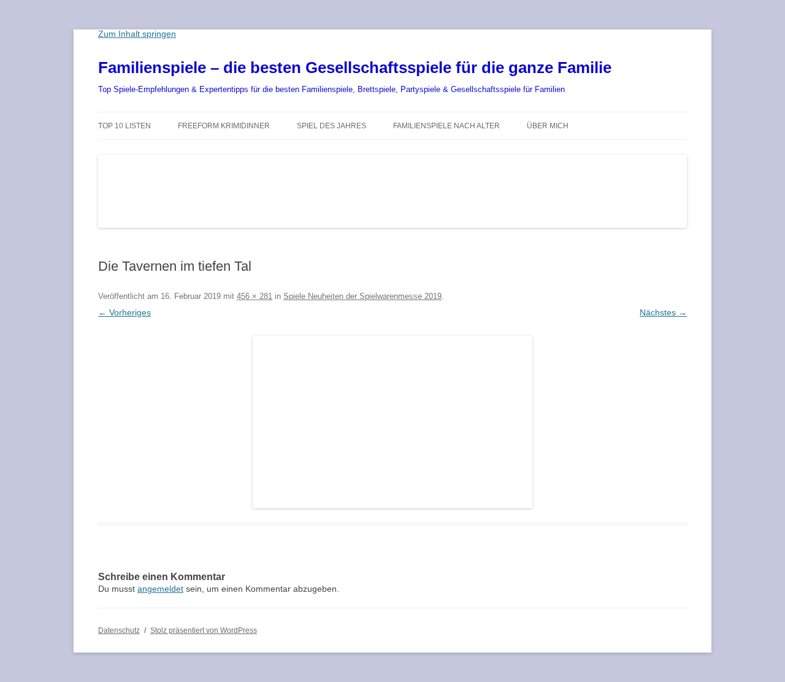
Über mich (548, 126)
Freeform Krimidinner (224, 126)
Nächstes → (663, 312)
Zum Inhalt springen (137, 34)
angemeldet (160, 589)
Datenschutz (119, 630)
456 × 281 (254, 296)
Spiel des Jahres (331, 126)
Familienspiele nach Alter (446, 126)
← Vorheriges (124, 312)
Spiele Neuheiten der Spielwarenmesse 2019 (362, 296)
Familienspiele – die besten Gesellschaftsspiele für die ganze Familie (354, 67)
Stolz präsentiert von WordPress (203, 630)
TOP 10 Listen (124, 126)
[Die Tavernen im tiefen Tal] (392, 422)
